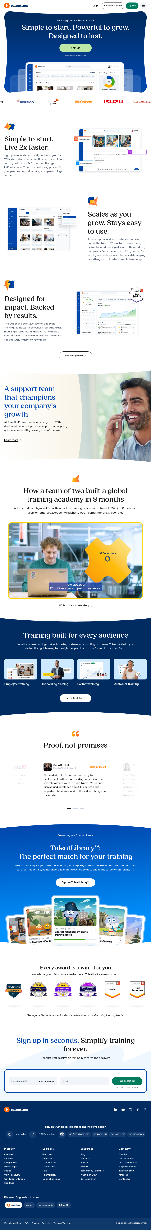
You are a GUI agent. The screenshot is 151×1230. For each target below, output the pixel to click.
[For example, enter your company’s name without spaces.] (25, 1081)
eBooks (84, 1167)
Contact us (124, 1179)
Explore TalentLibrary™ (75, 882)
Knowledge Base (13, 1223)
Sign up (132, 6)
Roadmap (9, 1183)
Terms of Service (62, 1223)
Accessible (20, 1134)
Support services (127, 1167)
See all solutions (75, 698)
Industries (47, 1159)
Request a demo (113, 6)
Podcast (85, 1163)
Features (8, 1159)
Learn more (11, 440)
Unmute (136, 529)
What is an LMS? (89, 1175)
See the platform (75, 356)
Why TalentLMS (12, 1175)
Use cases (47, 1155)
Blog (83, 1155)
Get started (127, 1081)
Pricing (7, 1171)
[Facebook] (137, 1109)
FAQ (26, 1223)
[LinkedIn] (115, 1109)
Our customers (126, 1159)
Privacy (35, 1223)
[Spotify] (145, 1109)
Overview (9, 1155)
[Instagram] (130, 1109)
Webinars (85, 1159)
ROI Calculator (88, 1179)
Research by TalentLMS (93, 1171)
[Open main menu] (143, 5)
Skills (44, 1171)
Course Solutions (51, 1179)
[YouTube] (123, 1109)
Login (95, 6)
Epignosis (123, 1223)
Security (46, 1223)
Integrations (10, 1163)
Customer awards (128, 1163)
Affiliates (123, 1175)
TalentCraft (48, 1167)
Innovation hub (126, 1171)
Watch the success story (74, 605)
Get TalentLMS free (14, 1179)
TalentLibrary (49, 1175)
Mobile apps (10, 1167)
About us (123, 1155)
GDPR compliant (47, 1134)
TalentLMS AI (49, 1163)
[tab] (69, 808)
